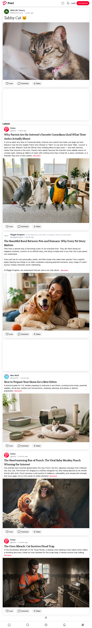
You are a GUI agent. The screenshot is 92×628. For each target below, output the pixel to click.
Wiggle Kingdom (17, 234)
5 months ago (23, 456)
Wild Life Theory (17, 10)
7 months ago (23, 542)
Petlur (13, 128)
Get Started (83, 3)
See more (37, 156)
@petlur (13, 131)
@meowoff (14, 378)
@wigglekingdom (17, 237)
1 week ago (22, 131)
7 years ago (28, 13)
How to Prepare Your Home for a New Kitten (30, 382)
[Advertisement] (46, 104)
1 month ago (29, 237)
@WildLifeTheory (17, 13)
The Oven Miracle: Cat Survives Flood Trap (29, 546)
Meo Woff (14, 375)
